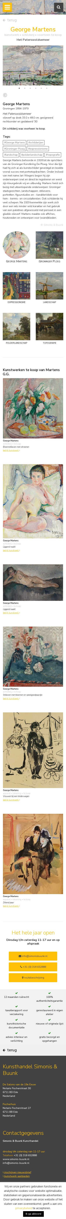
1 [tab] (19, 88)
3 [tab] (30, 88)
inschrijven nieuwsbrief (17, 1172)
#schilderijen (35, 142)
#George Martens (14, 142)
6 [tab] (47, 88)
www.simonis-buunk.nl (16, 1159)
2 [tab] (25, 88)
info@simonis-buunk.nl (16, 1163)
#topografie (53, 155)
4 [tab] (36, 88)
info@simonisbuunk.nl (34, 956)
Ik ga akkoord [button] (33, 1214)
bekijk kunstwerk (11, 450)
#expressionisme (38, 148)
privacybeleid (23, 1208)
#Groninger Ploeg (14, 148)
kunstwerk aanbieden (17, 1176)
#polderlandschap (31, 155)
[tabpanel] (33, 65)
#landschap (11, 155)
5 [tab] (41, 88)
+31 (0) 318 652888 (34, 967)
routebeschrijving (33, 977)
